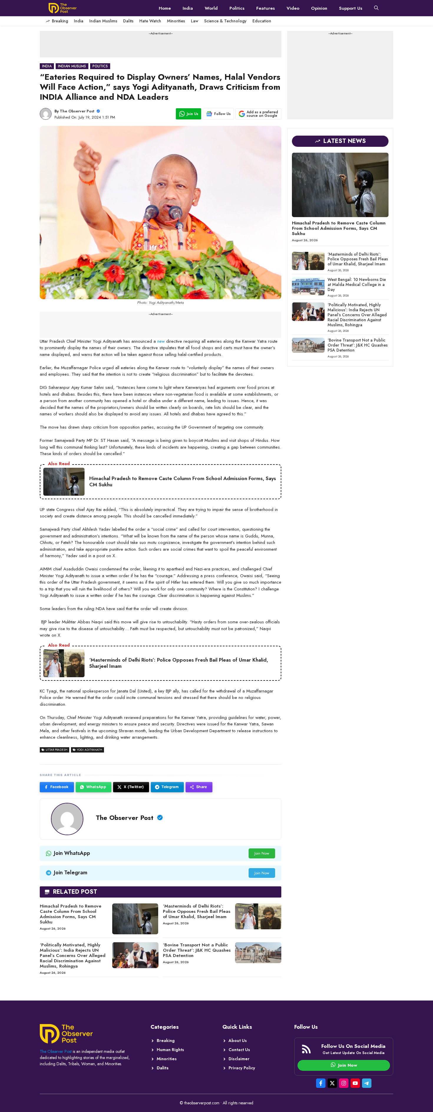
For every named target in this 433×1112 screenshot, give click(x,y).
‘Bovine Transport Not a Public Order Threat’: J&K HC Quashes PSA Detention (197, 950)
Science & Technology (225, 21)
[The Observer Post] (63, 8)
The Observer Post (77, 111)
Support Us (350, 8)
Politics (236, 8)
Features (265, 8)
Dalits (128, 21)
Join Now (261, 853)
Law (194, 21)
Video (293, 8)
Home (165, 8)
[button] (376, 8)
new (161, 341)
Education (261, 21)
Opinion (319, 8)
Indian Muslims (103, 21)
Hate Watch (150, 21)
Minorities (176, 21)
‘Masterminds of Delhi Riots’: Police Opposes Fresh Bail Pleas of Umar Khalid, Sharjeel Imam (196, 911)
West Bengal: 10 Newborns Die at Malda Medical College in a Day (357, 284)
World (211, 8)
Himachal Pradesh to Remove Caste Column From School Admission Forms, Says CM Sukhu (70, 914)
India (188, 8)
